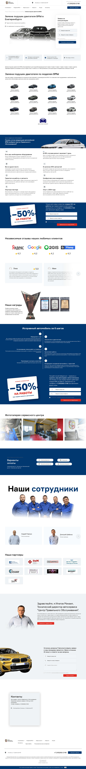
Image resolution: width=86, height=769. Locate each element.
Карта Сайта (28, 743)
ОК (65, 767)
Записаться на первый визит (70, 400)
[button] (78, 273)
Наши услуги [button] (26, 7)
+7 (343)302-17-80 (73, 3)
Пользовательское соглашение (41, 743)
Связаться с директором (45, 623)
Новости (34, 7)
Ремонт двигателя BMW (18, 11)
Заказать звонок (74, 7)
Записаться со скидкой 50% (67, 224)
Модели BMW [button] (17, 7)
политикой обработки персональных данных (67, 39)
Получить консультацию (67, 42)
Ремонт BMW (8, 11)
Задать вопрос (70, 675)
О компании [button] (8, 7)
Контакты (47, 7)
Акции (40, 7)
